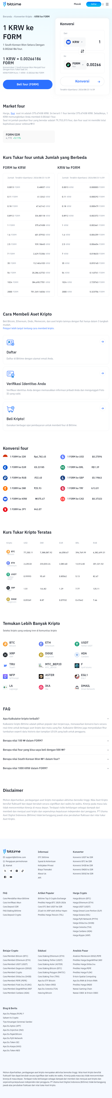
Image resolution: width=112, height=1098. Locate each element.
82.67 (95, 576)
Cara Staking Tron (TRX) (49, 977)
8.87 (42, 600)
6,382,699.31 (99, 553)
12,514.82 (80, 564)
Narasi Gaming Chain (82, 989)
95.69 (42, 576)
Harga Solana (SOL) (81, 915)
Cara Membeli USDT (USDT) (15, 964)
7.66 (95, 600)
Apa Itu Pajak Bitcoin (12, 1034)
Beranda (7, 17)
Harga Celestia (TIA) (82, 927)
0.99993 (27, 576)
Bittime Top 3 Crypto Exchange (52, 899)
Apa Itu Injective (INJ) (13, 1030)
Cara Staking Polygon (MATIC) (51, 973)
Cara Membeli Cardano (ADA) (16, 993)
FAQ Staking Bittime (12, 911)
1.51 (26, 589)
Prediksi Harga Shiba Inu (84, 964)
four (13, 113)
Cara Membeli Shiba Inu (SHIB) (17, 977)
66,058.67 (64, 553)
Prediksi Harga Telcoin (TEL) (51, 915)
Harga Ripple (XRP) (81, 935)
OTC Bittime (43, 857)
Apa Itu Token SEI (11, 1042)
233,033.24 (45, 564)
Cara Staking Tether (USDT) (50, 960)
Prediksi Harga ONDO (82, 985)
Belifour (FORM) (28, 84)
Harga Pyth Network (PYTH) (85, 919)
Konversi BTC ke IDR (82, 861)
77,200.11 (28, 553)
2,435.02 (28, 564)
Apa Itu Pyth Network (12, 1038)
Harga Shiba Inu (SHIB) (83, 923)
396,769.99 (81, 553)
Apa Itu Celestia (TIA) (48, 989)
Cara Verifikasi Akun (12, 903)
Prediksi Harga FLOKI (82, 973)
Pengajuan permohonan (16, 861)
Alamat (9, 866)
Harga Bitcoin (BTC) (82, 899)
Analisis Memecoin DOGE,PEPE (87, 956)
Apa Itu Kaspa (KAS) (12, 1047)
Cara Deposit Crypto (12, 915)
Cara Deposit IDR (11, 907)
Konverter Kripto (23, 17)
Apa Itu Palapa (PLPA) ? (13, 1014)
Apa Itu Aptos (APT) (12, 1026)
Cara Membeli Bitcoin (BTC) (15, 956)
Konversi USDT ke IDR (83, 857)
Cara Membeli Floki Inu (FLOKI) (17, 985)
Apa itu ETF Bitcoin (46, 981)
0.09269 (27, 600)
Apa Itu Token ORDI (47, 985)
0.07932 (63, 600)
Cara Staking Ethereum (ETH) (51, 956)
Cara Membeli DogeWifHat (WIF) (18, 989)
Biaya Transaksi (45, 870)
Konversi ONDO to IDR (83, 870)
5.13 (78, 576)
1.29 (61, 589)
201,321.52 (98, 564)
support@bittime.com (16, 857)
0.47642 (79, 600)
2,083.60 (63, 564)
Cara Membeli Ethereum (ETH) (17, 960)
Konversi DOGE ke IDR (83, 874)
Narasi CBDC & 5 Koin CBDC (85, 993)
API (39, 878)
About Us (42, 874)
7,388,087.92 (46, 553)
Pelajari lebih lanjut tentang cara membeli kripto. (28, 328)
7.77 (78, 589)
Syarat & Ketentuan (47, 861)
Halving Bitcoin (45, 993)
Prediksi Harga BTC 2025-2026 (52, 903)
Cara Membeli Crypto (12, 973)
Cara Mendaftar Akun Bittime (16, 899)
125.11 (96, 589)
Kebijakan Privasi (46, 866)
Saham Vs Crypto (10, 1018)
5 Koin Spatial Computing (84, 977)
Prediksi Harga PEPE (82, 968)
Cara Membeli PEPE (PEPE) (15, 981)
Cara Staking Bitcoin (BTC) (50, 968)
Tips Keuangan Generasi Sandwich (19, 1022)
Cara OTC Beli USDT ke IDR (50, 907)
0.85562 (63, 576)
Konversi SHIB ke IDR (83, 866)
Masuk (77, 4)
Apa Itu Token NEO (11, 1051)
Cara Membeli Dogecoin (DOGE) (17, 968)
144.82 (43, 589)
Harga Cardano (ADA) (82, 931)
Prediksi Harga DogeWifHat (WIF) (88, 960)
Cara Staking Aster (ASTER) (50, 964)
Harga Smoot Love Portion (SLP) (87, 911)
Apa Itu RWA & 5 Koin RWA (85, 981)
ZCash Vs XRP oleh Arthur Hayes (53, 911)
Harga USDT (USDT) (82, 907)
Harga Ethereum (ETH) (83, 903)
